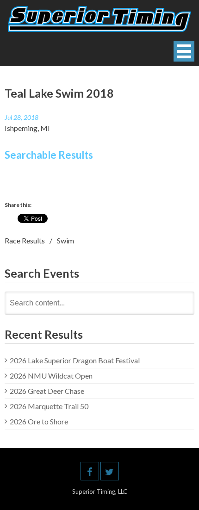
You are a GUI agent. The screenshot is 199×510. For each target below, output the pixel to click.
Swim (65, 240)
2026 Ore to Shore (39, 421)
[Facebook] (90, 471)
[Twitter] (109, 471)
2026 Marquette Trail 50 (49, 406)
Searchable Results (49, 155)
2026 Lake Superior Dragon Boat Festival (75, 360)
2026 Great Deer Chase (47, 390)
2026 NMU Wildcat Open (51, 375)
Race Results (25, 240)
